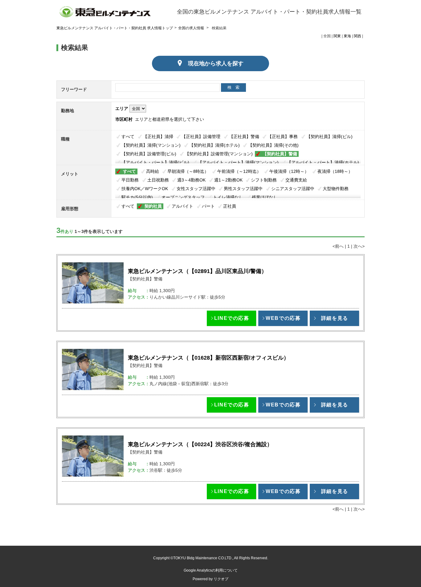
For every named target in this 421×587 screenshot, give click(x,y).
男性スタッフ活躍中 (243, 188)
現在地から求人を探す (215, 63)
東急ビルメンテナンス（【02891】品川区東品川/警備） (197, 271)
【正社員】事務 (283, 136)
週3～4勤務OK (191, 179)
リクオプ (221, 579)
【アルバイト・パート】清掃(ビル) (155, 162)
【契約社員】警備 (280, 153)
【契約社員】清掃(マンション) (151, 145)
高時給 (152, 171)
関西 (357, 36)
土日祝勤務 (158, 179)
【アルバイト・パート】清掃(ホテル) (323, 162)
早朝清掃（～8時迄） (188, 171)
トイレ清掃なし (228, 197)
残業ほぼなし (265, 197)
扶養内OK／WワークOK (144, 188)
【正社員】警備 (244, 136)
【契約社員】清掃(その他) (273, 145)
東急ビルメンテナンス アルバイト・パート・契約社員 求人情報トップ (114, 28)
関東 (337, 36)
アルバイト (182, 206)
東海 (347, 36)
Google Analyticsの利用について (211, 570)
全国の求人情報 (191, 28)
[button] (231, 318)
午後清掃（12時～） (289, 171)
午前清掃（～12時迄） (239, 171)
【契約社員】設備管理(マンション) (219, 153)
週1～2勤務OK (228, 179)
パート (208, 206)
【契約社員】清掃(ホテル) (214, 145)
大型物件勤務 (336, 188)
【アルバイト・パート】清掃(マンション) (238, 162)
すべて (127, 136)
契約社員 (153, 206)
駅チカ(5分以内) (137, 197)
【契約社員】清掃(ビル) (329, 136)
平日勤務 (130, 179)
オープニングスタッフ (183, 197)
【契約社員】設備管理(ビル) (148, 153)
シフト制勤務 (264, 179)
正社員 (229, 206)
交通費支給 (296, 179)
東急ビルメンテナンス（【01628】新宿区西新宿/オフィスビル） (208, 358)
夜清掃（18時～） (335, 171)
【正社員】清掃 (158, 136)
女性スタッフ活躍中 (196, 188)
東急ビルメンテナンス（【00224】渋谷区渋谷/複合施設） (200, 444)
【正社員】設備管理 (201, 136)
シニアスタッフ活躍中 (292, 188)
